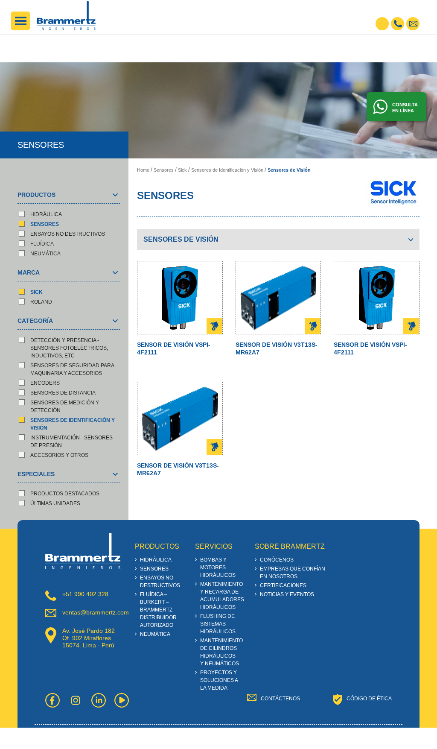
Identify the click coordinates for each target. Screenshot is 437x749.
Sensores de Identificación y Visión (72, 424)
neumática (45, 254)
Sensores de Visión (289, 170)
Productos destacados (64, 494)
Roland (41, 302)
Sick (36, 292)
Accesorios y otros (59, 455)
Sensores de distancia (63, 393)
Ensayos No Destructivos (67, 234)
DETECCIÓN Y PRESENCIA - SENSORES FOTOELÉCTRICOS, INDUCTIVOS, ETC (69, 348)
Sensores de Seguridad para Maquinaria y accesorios (72, 369)
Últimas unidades (55, 503)
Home (143, 170)
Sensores (44, 224)
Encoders (45, 383)
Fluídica (42, 244)
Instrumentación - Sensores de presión (71, 441)
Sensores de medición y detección (64, 406)
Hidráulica (46, 214)
